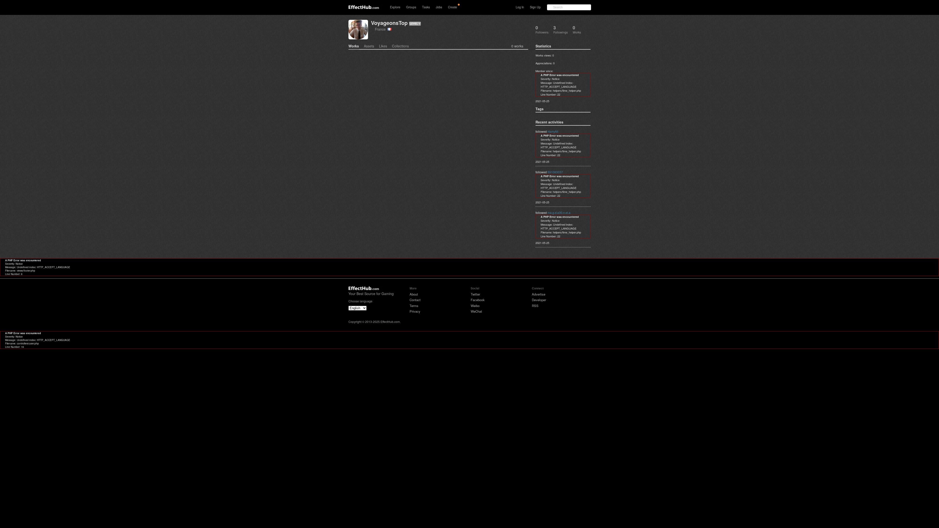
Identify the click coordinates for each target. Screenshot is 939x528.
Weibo (475, 305)
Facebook (478, 299)
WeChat (476, 311)
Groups (411, 7)
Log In (520, 7)
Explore (395, 7)
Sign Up (535, 7)
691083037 (555, 172)
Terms (414, 305)
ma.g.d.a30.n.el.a (559, 212)
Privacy (415, 311)
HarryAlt (553, 131)
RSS (535, 305)
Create (452, 7)
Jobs (439, 7)
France (381, 29)
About (414, 294)
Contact (415, 299)
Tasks (426, 7)
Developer (539, 299)
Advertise (538, 294)
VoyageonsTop (389, 23)
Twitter (475, 294)
